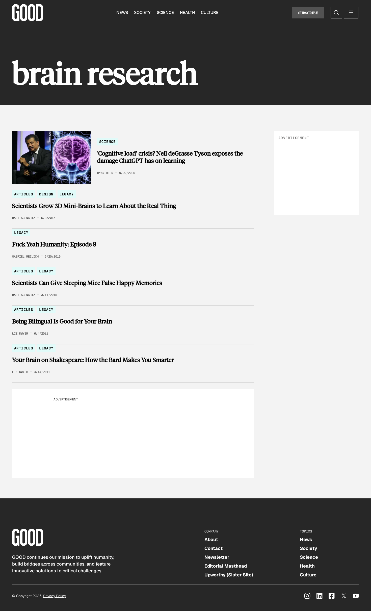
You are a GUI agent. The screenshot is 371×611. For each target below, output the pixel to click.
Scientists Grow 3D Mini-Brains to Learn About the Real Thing (94, 206)
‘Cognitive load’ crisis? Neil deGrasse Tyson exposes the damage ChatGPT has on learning (170, 156)
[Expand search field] (336, 12)
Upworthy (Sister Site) (228, 575)
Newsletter (216, 557)
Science (165, 12)
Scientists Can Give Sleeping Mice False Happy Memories (87, 283)
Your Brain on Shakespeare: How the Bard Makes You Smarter (93, 360)
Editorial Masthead (225, 566)
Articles (23, 194)
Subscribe (308, 12)
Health (187, 12)
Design (46, 194)
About (211, 539)
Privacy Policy (54, 596)
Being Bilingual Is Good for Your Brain (62, 321)
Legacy (67, 194)
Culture (210, 12)
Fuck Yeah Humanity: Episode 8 (54, 244)
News (122, 12)
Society (142, 12)
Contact (213, 548)
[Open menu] (351, 12)
